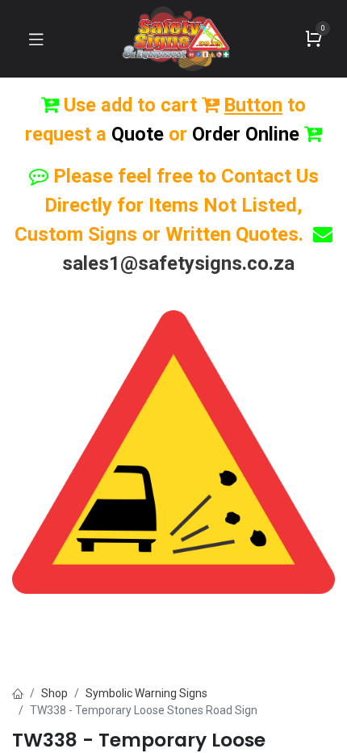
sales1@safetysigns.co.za (178, 263)
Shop (54, 693)
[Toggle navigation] (36, 38)
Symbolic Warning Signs (146, 693)
